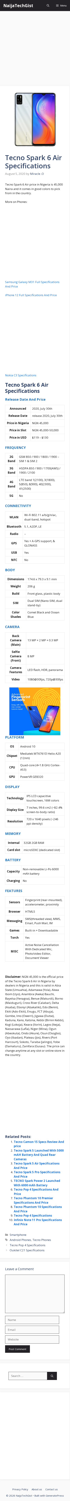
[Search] (52, 1376)
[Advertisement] (35, 49)
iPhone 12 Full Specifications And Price (31, 295)
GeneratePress (55, 1495)
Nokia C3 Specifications (20, 375)
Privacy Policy (20, 1489)
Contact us (51, 1489)
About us (37, 1489)
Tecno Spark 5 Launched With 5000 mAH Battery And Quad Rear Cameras (39, 1155)
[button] (48, 5)
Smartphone (18, 1235)
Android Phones (20, 1240)
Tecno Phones (41, 1240)
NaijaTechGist (18, 5)
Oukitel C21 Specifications (27, 1250)
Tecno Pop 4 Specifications (33, 1215)
